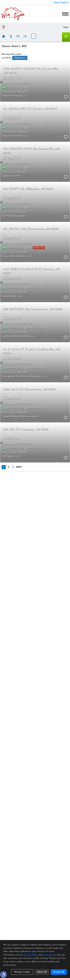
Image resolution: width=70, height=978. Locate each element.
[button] (3, 974)
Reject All (42, 972)
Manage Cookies (22, 972)
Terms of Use (49, 955)
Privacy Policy (31, 955)
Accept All (58, 972)
